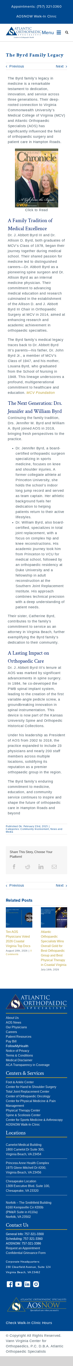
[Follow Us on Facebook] (10, 1283)
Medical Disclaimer (19, 1060)
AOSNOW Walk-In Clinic (36, 16)
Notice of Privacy (17, 1050)
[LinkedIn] (41, 867)
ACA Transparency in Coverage (28, 1065)
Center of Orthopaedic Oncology (28, 1096)
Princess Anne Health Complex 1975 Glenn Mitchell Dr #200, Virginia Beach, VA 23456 (27, 1167)
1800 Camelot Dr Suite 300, (25, 1149)
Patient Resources (18, 1036)
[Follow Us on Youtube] (19, 1283)
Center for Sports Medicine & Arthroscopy (34, 1119)
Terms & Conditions (19, 1055)
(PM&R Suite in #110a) (22, 1212)
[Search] (67, 32)
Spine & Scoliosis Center (23, 1115)
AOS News (13, 1022)
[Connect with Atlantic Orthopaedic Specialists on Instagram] (36, 1283)
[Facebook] (14, 867)
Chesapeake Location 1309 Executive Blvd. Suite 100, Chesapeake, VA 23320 (28, 1186)
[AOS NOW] (36, 1294)
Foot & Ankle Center (20, 1082)
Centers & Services (25, 1073)
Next (60, 66)
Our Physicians (16, 1027)
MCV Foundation (40, 393)
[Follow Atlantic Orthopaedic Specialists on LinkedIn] (27, 1283)
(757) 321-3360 (49, 6)
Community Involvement (34, 829)
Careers (11, 1032)
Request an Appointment (23, 1248)
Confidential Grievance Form (26, 1253)
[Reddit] (27, 867)
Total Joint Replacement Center (27, 1091)
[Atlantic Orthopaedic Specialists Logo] (24, 28)
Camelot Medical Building (23, 1144)
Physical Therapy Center (23, 1110)
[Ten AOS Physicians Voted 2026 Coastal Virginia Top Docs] (19, 909)
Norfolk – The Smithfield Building (28, 1202)
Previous (16, 66)
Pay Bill (11, 1041)
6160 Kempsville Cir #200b (24, 1207)
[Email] (54, 867)
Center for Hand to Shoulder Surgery (31, 1087)
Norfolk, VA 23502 (18, 1216)
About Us (12, 1017)
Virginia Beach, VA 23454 (23, 1154)
